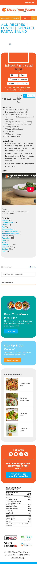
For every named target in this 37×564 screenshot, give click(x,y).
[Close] (33, 272)
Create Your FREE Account (18, 287)
